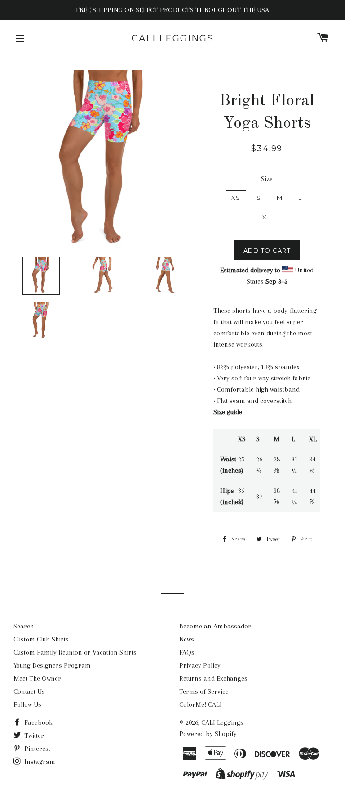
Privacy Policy (200, 665)
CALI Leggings (173, 38)
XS (236, 197)
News (186, 639)
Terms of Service (204, 691)
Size (267, 179)
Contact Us (29, 691)
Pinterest (36, 749)
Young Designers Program (52, 665)
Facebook (37, 722)
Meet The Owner (37, 678)
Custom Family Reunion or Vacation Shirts (75, 652)
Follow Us (27, 704)
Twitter (33, 735)
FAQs (187, 652)
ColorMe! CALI (200, 704)
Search (23, 626)
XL (266, 217)
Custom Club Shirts (41, 639)
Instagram (38, 762)
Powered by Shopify (208, 734)
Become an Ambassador (215, 626)
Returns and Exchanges (213, 678)
